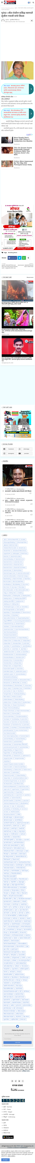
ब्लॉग (4, 927)
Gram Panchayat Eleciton (22, 629)
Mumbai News (18, 685)
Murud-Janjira (7, 688)
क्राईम (26, 851)
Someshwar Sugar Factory (10, 781)
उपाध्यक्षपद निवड (16, 837)
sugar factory (15, 789)
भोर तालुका (19, 929)
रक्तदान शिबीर (6, 957)
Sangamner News (19, 758)
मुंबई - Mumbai (7, 1107)
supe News (27, 795)
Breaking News (10, 8)
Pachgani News (7, 694)
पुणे (10, 907)
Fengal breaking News (23, 618)
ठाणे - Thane (7, 1109)
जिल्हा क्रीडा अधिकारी (16, 873)
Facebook (13, 258)
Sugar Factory (25, 789)
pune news (26, 724)
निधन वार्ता (24, 893)
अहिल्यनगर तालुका (18, 817)
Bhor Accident (7, 581)
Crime (17, 607)
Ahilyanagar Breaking (9, 542)
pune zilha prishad (8, 730)
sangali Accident (7, 758)
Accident (23, 539)
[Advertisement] (17, 42)
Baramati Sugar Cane (9, 573)
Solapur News (7, 778)
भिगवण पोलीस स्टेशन (26, 927)
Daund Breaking (16, 612)
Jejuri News (23, 649)
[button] (33, 2)
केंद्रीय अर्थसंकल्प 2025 (19, 848)
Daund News (6, 615)
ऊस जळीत (26, 840)
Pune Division (6, 724)
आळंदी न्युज (14, 828)
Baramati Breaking (8, 559)
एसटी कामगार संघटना (19, 842)
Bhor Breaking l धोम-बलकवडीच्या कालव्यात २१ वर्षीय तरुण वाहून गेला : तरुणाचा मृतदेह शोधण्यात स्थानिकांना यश (17, 359)
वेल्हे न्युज (18, 980)
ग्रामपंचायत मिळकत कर (21, 856)
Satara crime (17, 769)
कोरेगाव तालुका (19, 851)
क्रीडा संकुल (6, 854)
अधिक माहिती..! (11, 1156)
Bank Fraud (24, 553)
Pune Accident (15, 713)
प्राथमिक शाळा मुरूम (22, 915)
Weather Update (15, 811)
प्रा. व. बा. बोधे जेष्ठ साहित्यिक (9, 915)
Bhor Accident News (18, 581)
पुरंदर (16, 910)
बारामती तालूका (27, 921)
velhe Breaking (24, 803)
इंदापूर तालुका (22, 831)
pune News (6, 727)
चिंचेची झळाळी (6, 859)
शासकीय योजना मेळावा (8, 985)
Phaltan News (6, 705)
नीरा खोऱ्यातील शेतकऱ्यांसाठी (24, 898)
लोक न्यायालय (24, 966)
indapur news (16, 640)
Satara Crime (26, 769)
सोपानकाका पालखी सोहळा (9, 1011)
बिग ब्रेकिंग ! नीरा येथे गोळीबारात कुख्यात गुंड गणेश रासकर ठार (18, 511)
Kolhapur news (7, 665)
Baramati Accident (16, 556)
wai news (5, 811)
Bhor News (22, 587)
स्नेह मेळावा (18, 1016)
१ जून (4, 539)
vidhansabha (20, 806)
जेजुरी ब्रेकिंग (13, 882)
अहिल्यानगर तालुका (7, 820)
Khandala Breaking (8, 657)
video (12, 806)
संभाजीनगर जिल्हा (19, 994)
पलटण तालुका (6, 904)
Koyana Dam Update (8, 668)
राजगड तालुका (6, 960)
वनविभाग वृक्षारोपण (24, 969)
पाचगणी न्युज (15, 904)
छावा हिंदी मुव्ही (19, 865)
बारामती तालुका (18, 921)
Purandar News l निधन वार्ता (20, 744)
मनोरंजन (5, 1130)
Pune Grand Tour (16, 724)
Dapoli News (6, 612)
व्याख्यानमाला (6, 983)
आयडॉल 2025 (16, 825)
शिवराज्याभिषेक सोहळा (8, 988)
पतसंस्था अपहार (16, 901)
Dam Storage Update (9, 609)
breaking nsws (20, 601)
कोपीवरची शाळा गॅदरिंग (8, 851)
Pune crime (6, 722)
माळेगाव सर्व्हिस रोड (22, 943)
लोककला (6, 1128)
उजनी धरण (22, 834)
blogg (5, 592)
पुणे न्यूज (28, 907)
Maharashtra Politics (25, 680)
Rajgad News (6, 753)
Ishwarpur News (17, 643)
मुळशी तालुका (14, 949)
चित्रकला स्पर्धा (15, 859)
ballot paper (16, 553)
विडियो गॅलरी (6, 1133)
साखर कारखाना (25, 1000)
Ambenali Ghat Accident (9, 548)
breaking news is (7, 598)
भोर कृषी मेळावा (10, 929)
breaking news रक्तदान (20, 598)
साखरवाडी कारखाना (16, 1002)
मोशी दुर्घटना (13, 955)
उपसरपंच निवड (6, 837)
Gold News (6, 626)
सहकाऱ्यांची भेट (6, 1000)
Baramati (5, 556)
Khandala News (7, 663)
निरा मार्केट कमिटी (7, 898)
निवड (15, 898)
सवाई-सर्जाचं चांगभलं (19, 997)
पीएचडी (5, 907)
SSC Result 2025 (7, 783)
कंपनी (22, 845)
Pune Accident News (8, 716)
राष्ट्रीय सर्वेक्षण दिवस (7, 966)
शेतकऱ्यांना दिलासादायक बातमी (10, 991)
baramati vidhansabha (9, 576)
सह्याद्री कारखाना (16, 1000)
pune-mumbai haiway (21, 730)
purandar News (18, 741)
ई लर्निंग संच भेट (14, 834)
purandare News (24, 747)
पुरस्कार (27, 913)
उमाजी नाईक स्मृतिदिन (8, 840)
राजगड (29, 957)
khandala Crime (7, 660)
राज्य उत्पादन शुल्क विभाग (24, 960)
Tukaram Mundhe (16, 797)
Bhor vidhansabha (8, 590)
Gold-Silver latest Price (17, 626)
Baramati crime (18, 564)
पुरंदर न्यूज (21, 913)
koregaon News (17, 665)
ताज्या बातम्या (6, 890)
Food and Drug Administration (22, 621)
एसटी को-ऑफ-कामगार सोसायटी (10, 845)
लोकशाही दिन (6, 969)
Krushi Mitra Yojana (8, 671)
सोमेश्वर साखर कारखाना (8, 1016)
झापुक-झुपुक (6, 884)
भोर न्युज (5, 932)
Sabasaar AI (17, 755)
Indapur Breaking (22, 637)
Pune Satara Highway (24, 727)
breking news (15, 604)
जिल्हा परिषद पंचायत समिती (9, 876)
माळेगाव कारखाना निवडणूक (9, 943)
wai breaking (6, 809)
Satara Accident (7, 767)
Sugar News (19, 792)
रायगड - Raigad (7, 1112)
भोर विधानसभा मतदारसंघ (17, 935)
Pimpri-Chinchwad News (22, 710)
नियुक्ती (5, 896)
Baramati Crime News (20, 567)
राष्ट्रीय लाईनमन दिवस (21, 963)
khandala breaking (21, 654)
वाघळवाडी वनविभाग (7, 974)
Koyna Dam (20, 668)
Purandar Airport (24, 736)
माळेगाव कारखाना (15, 941)
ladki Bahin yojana (8, 674)
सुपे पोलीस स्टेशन (7, 1008)
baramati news (7, 570)
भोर (4, 929)
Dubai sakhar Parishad (9, 618)
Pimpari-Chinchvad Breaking (11, 708)
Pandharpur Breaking (19, 694)
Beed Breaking (7, 578)
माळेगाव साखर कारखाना (8, 946)
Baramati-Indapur (23, 576)
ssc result (22, 781)
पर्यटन (5, 1125)
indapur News (26, 640)
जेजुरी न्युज (5, 882)
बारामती (28, 918)
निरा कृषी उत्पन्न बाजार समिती (15, 896)
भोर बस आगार (23, 932)
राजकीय (23, 957)
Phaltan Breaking (19, 699)
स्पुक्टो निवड (6, 1019)
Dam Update (20, 609)
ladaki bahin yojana (21, 671)
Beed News (27, 578)
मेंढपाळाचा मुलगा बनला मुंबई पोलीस (11, 952)
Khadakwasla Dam (8, 654)
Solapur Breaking (20, 775)
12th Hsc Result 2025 (13, 539)
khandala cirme (20, 657)
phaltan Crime (7, 702)
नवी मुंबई (13, 893)
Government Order (8, 629)
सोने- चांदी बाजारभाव (18, 1008)
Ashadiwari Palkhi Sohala (19, 550)
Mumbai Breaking (8, 685)
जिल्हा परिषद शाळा (23, 879)
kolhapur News (18, 663)
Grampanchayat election (10, 635)
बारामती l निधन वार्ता (7, 921)
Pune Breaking (15, 719)
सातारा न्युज (6, 1005)
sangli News (6, 761)
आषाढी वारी (21, 828)
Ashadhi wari (22, 548)
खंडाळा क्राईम (14, 854)
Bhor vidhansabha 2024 (22, 590)
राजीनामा (14, 960)
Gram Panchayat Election (10, 632)
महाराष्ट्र (15, 938)
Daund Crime (26, 612)
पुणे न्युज (22, 907)
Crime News (25, 607)
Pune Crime (14, 722)
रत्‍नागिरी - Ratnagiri (8, 1114)
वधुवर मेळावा (15, 969)
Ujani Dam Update (8, 800)
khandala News (18, 660)
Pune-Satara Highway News (10, 736)
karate (18, 651)
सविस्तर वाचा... (26, 1071)
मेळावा (23, 952)
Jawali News (15, 649)
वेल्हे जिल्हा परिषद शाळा (8, 980)
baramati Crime (7, 564)
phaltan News (26, 702)
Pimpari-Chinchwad (8, 710)
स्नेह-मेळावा (26, 1016)
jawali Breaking (16, 646)
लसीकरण (17, 966)
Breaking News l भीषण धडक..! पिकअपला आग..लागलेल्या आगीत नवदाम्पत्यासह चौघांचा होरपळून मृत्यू (17, 331)
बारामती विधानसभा (16, 924)
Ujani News (18, 800)
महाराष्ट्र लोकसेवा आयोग (25, 938)
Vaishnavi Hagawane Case (10, 803)
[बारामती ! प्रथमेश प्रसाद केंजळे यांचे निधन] (17, 475)
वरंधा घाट (5, 971)
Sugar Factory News (8, 792)
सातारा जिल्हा (26, 1002)
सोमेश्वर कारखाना (21, 1011)
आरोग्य (23, 825)
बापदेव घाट (15, 918)
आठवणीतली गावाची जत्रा (8, 823)
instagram (11, 453)
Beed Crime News (17, 578)
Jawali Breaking (26, 646)
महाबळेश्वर (27, 935)
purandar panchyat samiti (10, 747)
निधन (18, 893)
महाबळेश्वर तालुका (7, 938)
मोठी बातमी (5, 955)
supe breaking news (8, 795)
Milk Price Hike (16, 682)
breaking (20, 592)
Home (3, 8)
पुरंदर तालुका (6, 913)
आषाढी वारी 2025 (7, 831)
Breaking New (16, 595)
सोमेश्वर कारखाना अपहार (8, 1014)
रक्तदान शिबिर (22, 955)
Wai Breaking (15, 809)
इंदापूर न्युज (6, 834)
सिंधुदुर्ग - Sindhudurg (9, 1117)
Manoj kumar (6, 682)
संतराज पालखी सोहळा (8, 994)
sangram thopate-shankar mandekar (13, 764)
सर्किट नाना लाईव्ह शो (8, 997)
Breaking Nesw (7, 595)
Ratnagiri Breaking (17, 753)
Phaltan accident (16, 696)
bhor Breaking (7, 584)
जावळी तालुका (24, 870)
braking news (12, 592)
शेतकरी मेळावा (19, 988)
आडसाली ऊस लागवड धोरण (23, 823)
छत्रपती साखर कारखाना (8, 865)
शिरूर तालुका (19, 985)
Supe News (6, 797)
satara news (6, 772)
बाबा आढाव (22, 918)
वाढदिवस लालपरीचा (19, 974)
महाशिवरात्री (6, 941)
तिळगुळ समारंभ (15, 890)
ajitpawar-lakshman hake (10, 545)
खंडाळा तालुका (22, 854)
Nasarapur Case (17, 688)
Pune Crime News (24, 722)
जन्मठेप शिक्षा (28, 865)
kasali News (26, 651)
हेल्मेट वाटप (23, 1019)
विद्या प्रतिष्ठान (15, 977)
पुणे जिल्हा (15, 907)
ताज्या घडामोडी (23, 887)
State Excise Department (9, 786)
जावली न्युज (6, 870)
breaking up (6, 604)
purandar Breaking (8, 738)
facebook (11, 449)
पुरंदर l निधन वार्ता (23, 910)
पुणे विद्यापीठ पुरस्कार (8, 910)
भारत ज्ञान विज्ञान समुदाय (13, 927)
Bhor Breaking (16, 584)
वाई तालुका (12, 971)
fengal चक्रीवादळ (7, 621)
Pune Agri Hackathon (21, 716)
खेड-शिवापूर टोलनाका (8, 856)
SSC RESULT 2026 (18, 783)
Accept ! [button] (5, 1160)
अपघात (18, 814)
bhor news (14, 587)
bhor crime (25, 584)
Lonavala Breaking (20, 674)
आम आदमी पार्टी (7, 825)
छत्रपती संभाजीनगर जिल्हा (24, 862)
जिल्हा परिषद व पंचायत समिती (10, 879)
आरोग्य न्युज (6, 828)
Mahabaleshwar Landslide (10, 680)
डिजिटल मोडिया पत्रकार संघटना (10, 887)
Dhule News (15, 615)
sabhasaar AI (26, 755)
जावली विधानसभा (15, 870)
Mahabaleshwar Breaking (10, 677)
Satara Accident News (20, 767)
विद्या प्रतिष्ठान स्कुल (24, 977)
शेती (20, 991)
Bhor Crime (6, 587)
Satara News (15, 772)
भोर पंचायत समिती (14, 932)
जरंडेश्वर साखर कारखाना (8, 868)
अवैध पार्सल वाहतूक (7, 817)
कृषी (4, 1123)
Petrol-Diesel (6, 696)
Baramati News (18, 570)
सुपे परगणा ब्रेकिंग (27, 1005)
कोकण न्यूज (20, 1146)
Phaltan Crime (17, 702)
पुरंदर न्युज (14, 913)
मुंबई (27, 946)
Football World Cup (8, 623)
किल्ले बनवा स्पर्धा (7, 848)
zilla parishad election (9, 814)
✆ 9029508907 (23, 1147)
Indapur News (7, 643)
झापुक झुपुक (21, 882)
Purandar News (7, 744)
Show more (30, 277)
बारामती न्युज (6, 924)
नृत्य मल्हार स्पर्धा (7, 901)
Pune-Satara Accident (9, 733)
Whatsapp (24, 258)
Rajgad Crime (18, 750)
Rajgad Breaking (7, 750)
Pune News (14, 727)
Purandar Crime (7, 741)
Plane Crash (6, 713)
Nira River (20, 691)
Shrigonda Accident (8, 775)
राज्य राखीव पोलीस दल (8, 963)
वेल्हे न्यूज (25, 980)
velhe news (6, 806)
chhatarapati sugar (8, 607)
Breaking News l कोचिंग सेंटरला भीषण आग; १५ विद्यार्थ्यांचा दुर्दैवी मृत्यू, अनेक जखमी (15, 303)
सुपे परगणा (18, 1005)
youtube (26, 453)
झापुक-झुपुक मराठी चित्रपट (18, 884)
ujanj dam (26, 800)
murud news (28, 685)
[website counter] (13, 1102)
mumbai (24, 682)
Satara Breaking (7, 769)
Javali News (6, 646)
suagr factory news (23, 786)
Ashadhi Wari (7, 550)
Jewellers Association (9, 651)
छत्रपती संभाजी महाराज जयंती (9, 862)
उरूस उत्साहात (19, 840)
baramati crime (18, 562)
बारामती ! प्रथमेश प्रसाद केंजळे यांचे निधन (18, 491)
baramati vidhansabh (23, 573)
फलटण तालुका (6, 918)
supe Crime (19, 795)
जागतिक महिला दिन (20, 868)
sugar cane (6, 789)
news (14, 691)
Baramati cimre (20, 559)
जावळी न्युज (6, 873)
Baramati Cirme (7, 562)
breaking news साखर (8, 601)
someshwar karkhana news (20, 778)
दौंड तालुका (5, 893)
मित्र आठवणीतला (20, 946)
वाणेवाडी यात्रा (6, 977)
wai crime (24, 809)
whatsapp (26, 449)
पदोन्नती (24, 901)
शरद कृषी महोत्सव (16, 983)
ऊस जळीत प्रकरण (7, 842)
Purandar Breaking (20, 738)
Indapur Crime (7, 640)
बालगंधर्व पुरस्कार (26, 924)
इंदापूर (15, 831)
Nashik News (27, 688)
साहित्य (12, 1005)
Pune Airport (6, 719)
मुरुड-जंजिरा (6, 949)
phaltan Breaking (7, 699)
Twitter (19, 258)
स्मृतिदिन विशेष (14, 1019)
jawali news (6, 649)
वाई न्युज (19, 971)
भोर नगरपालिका (27, 929)
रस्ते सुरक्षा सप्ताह (15, 957)
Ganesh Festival (20, 623)
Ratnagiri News (7, 755)
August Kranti (6, 553)
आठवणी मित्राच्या (18, 820)
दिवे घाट (23, 890)
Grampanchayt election (9, 637)
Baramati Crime (7, 567)
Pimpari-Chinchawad (18, 705)
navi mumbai (7, 691)
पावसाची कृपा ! (24, 904)
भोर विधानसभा (6, 935)
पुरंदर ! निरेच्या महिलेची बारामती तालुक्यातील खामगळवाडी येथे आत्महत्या (18, 501)
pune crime (24, 719)
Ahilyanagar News (22, 542)
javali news (26, 643)
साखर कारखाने (6, 1002)
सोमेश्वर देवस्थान (19, 1014)
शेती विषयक (26, 991)
